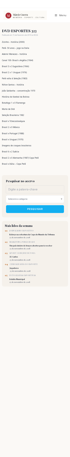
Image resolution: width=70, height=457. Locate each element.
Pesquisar (35, 209)
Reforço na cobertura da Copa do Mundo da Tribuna (32, 234)
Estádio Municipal (22, 278)
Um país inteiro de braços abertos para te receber (31, 245)
